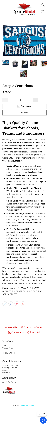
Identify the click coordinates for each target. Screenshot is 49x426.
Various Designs (8, 348)
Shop (4, 345)
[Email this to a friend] (23, 303)
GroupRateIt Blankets (27, 405)
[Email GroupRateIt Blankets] (16, 353)
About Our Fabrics (9, 382)
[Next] (42, 40)
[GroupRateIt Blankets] (24, 8)
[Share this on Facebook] (10, 303)
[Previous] (6, 40)
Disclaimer (6, 373)
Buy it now (24, 113)
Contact (5, 370)
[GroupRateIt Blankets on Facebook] (3, 353)
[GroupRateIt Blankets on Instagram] (12, 353)
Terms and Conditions (10, 365)
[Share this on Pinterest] (17, 303)
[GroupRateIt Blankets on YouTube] (6, 353)
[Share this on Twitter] (4, 303)
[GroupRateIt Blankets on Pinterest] (9, 353)
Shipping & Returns (9, 368)
